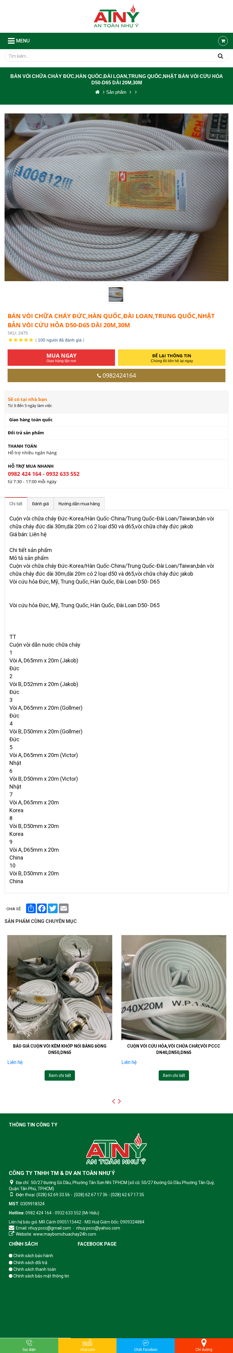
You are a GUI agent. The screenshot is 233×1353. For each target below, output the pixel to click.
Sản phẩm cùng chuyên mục (41, 921)
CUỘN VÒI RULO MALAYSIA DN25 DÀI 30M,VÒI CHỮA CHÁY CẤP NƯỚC (173, 1049)
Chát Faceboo (145, 1350)
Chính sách (23, 1244)
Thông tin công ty (33, 1125)
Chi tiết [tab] (15, 503)
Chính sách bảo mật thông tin (40, 1276)
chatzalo (87, 1350)
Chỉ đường (203, 1350)
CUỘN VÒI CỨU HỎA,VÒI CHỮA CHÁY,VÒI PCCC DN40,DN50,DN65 (59, 1049)
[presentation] (113, 1101)
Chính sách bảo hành (32, 1255)
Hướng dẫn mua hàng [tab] (79, 503)
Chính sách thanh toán (34, 1269)
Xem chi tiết (59, 1075)
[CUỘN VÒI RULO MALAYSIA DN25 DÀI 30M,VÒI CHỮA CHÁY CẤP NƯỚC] (173, 987)
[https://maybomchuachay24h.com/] (97, 92)
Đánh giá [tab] (40, 503)
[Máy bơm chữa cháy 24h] (117, 16)
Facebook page (97, 1244)
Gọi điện (29, 1350)
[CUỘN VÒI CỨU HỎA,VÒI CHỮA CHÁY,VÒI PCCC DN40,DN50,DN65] (59, 987)
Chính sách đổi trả (29, 1262)
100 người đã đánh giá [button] (60, 340)
